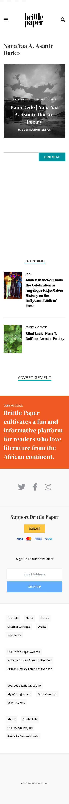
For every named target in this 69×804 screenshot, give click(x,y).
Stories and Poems (42, 99)
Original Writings (18, 626)
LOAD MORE (52, 157)
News (29, 273)
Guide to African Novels (23, 736)
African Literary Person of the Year (29, 669)
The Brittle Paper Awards (23, 652)
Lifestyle (12, 618)
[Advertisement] (34, 210)
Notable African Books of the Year (29, 660)
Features (19, 99)
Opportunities (47, 694)
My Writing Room (19, 694)
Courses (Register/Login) (24, 685)
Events (42, 626)
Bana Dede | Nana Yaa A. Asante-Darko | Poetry (34, 114)
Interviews (14, 635)
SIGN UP (34, 587)
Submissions (16, 702)
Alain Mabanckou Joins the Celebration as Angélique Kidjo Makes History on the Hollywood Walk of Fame (44, 292)
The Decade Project (20, 728)
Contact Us (30, 719)
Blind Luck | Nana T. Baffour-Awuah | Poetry (45, 336)
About (11, 719)
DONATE (34, 529)
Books (44, 618)
